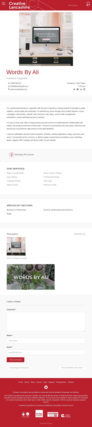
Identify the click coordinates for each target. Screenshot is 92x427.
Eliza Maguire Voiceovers (19, 368)
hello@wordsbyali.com (19, 86)
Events (39, 382)
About (27, 382)
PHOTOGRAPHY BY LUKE (71, 368)
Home (20, 382)
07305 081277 (15, 83)
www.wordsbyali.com (18, 89)
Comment (11, 309)
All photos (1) (79, 234)
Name (10, 335)
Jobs (45, 382)
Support (52, 382)
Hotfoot (49, 423)
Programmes (61, 382)
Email (10, 347)
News (33, 382)
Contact (71, 382)
